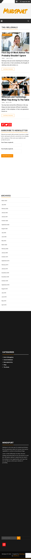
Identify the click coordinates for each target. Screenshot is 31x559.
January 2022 (5, 212)
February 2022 (5, 208)
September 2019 (5, 260)
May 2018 (4, 300)
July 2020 (4, 232)
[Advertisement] (15, 176)
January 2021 (5, 216)
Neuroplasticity (8, 362)
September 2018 (5, 284)
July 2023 (4, 204)
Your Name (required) (7, 142)
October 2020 (5, 220)
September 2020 (5, 224)
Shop (5, 364)
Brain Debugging (8, 357)
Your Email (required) (7, 148)
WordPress (16, 555)
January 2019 (5, 268)
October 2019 (5, 256)
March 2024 (4, 200)
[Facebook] (3, 124)
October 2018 (5, 280)
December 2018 (5, 272)
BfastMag (21, 554)
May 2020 (4, 240)
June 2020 (4, 236)
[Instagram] (10, 124)
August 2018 (4, 288)
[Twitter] (6, 124)
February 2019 (5, 264)
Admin (3, 58)
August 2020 (4, 228)
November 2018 (5, 276)
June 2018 (4, 296)
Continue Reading (8, 69)
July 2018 (4, 292)
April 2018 (4, 304)
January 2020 (5, 252)
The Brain (6, 367)
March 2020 (4, 244)
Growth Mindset (7, 34)
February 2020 (5, 248)
